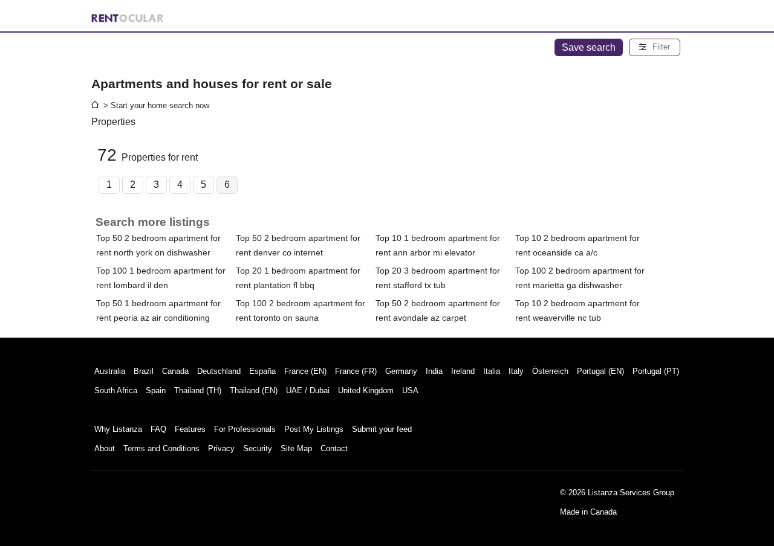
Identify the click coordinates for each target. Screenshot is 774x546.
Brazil (144, 371)
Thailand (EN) (254, 390)
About (104, 448)
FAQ (158, 429)
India (434, 371)
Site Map (296, 448)
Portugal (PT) (656, 371)
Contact (334, 448)
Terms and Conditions (161, 448)
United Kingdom (366, 390)
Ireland (463, 371)
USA (410, 390)
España (262, 371)
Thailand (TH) (197, 390)
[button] (654, 47)
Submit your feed (382, 429)
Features (190, 429)
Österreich (550, 371)
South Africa (115, 390)
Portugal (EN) (600, 371)
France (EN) (305, 371)
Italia (491, 371)
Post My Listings (313, 429)
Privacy (221, 448)
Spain (156, 390)
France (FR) (356, 371)
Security (257, 448)
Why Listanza (118, 429)
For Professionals (245, 429)
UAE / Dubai (308, 390)
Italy (516, 371)
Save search (589, 47)
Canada (175, 371)
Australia (109, 371)
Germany (401, 371)
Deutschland (219, 371)
